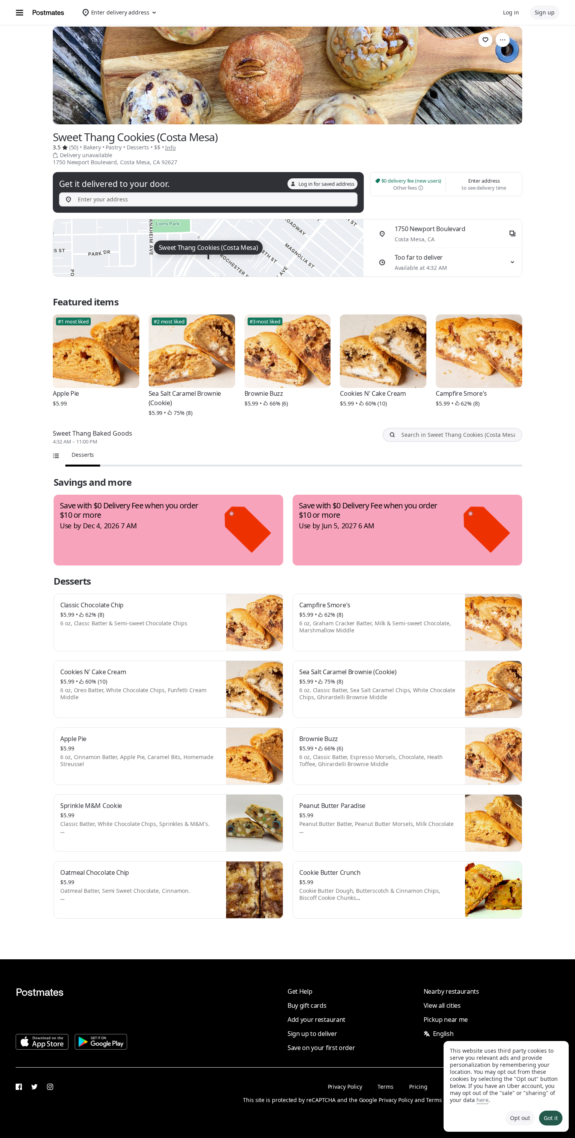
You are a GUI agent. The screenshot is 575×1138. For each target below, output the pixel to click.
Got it (551, 1118)
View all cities (442, 1005)
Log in (511, 12)
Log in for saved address (326, 183)
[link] (485, 40)
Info (170, 147)
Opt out (520, 1118)
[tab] (82, 455)
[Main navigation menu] (19, 12)
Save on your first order (321, 1048)
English (443, 1033)
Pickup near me (446, 1019)
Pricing (418, 1086)
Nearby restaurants (451, 991)
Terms (385, 1086)
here (482, 1100)
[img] (208, 247)
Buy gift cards (307, 1005)
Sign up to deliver (312, 1033)
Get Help (300, 991)
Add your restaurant (316, 1019)
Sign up (545, 12)
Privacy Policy (345, 1086)
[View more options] (503, 40)
